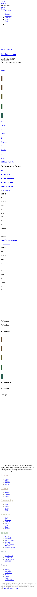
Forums (7, 504)
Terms (7, 576)
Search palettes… (6, 5)
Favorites (3, 150)
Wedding (7, 528)
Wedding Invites (10, 547)
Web (6, 527)
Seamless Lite (9, 556)
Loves (2, 158)
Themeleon (8, 557)
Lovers (7, 508)
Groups (7, 506)
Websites (7, 546)
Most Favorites (7, 182)
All (2, 162)
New (2, 170)
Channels (8, 17)
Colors (3, 133)
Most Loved (5, 174)
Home (7, 523)
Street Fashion (9, 544)
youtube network (8, 186)
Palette (3, 70)
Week (9, 162)
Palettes (7, 481)
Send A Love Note (6, 49)
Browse (7, 14)
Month (5, 162)
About (4, 565)
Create (3, 9)
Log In (3, 1)
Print (6, 525)
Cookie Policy (9, 580)
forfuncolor (8, 54)
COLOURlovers (6, 11)
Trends (7, 19)
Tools (6, 21)
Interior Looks (9, 540)
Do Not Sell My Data (11, 588)
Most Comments (7, 178)
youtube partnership (9, 240)
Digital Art (8, 520)
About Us (8, 571)
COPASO (8, 561)
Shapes (7, 484)
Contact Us (8, 573)
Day (13, 162)
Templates (4, 142)
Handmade (8, 539)
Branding (8, 537)
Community (8, 16)
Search (3, 7)
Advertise (8, 569)
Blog (6, 510)
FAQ (6, 578)
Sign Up (3, 3)
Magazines (8, 542)
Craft (6, 518)
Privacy (7, 574)
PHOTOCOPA (9, 559)
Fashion (7, 521)
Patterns (3, 125)
